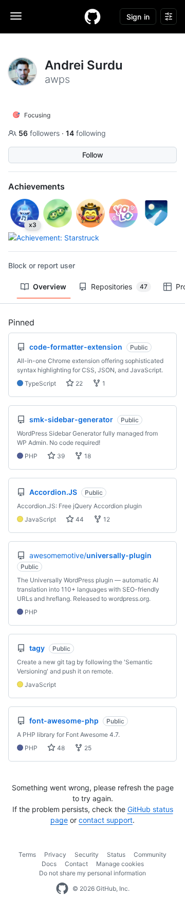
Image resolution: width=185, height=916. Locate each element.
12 (106, 519)
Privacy (55, 854)
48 (60, 748)
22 (78, 383)
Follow (92, 154)
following (86, 133)
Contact (76, 864)
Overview (49, 286)
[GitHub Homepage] (62, 888)
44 (79, 519)
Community (150, 854)
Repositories (119, 286)
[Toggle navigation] (16, 16)
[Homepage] (92, 16)
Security (87, 854)
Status (116, 854)
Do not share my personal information (92, 873)
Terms (27, 854)
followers (40, 133)
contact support (106, 820)
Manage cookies (120, 864)
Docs (49, 864)
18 (87, 456)
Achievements (36, 186)
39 (60, 456)
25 (87, 748)
